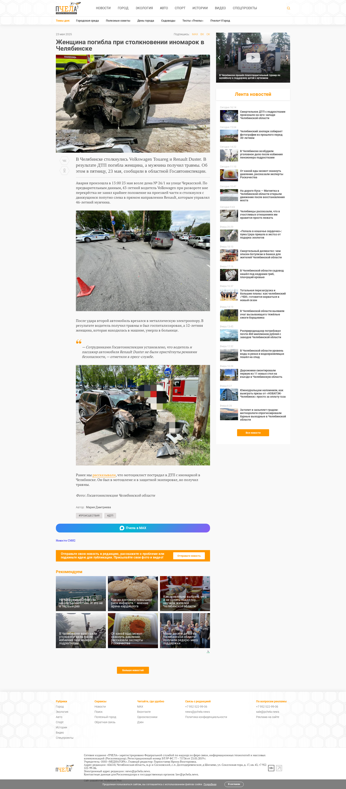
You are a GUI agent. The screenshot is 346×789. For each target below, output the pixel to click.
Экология (144, 8)
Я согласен (234, 784)
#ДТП (110, 515)
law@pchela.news (187, 774)
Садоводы (168, 20)
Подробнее (210, 784)
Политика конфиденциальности (206, 717)
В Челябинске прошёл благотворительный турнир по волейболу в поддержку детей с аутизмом (249, 76)
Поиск (99, 711)
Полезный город (105, 717)
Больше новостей (133, 670)
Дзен (140, 722)
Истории (200, 8)
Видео (220, 8)
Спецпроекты (245, 8)
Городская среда (87, 20)
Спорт (180, 8)
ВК (202, 34)
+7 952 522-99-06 (196, 706)
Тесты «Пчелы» (192, 20)
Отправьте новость (189, 555)
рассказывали (104, 474)
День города (145, 20)
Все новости (253, 432)
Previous (219, 58)
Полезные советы (118, 20)
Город (123, 8)
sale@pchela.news (267, 711)
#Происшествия (89, 515)
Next (287, 58)
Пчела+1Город (220, 20)
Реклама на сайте (267, 717)
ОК (208, 34)
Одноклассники (147, 717)
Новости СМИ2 (65, 540)
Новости (103, 8)
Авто (164, 8)
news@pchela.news (197, 711)
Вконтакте (144, 711)
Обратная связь (105, 722)
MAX (195, 34)
